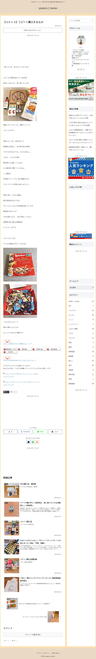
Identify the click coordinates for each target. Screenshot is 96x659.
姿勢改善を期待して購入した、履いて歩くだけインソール (81, 148)
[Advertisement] (32, 50)
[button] (55, 432)
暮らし (7, 392)
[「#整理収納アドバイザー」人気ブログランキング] (10, 349)
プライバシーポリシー (43, 653)
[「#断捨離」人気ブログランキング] (25, 349)
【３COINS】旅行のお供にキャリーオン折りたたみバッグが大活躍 (81, 124)
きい (81, 47)
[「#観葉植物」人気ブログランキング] (54, 349)
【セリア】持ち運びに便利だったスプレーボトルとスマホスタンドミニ (81, 141)
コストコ (14, 392)
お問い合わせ (56, 653)
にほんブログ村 (8, 376)
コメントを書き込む (33, 634)
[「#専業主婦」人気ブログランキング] (39, 349)
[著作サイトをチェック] (28, 442)
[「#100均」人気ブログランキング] (10, 352)
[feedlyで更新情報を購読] (33, 442)
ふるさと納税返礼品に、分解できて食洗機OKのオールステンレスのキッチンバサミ (81, 132)
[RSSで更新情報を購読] (37, 442)
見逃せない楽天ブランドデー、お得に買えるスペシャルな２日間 (81, 117)
